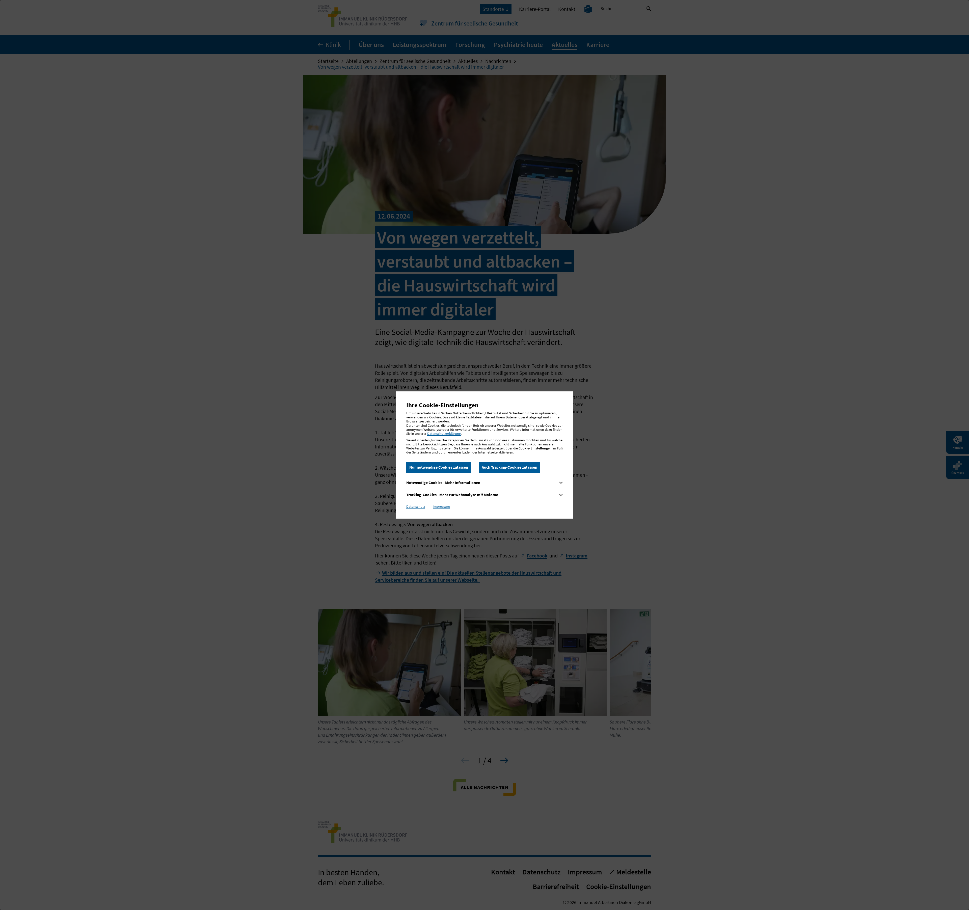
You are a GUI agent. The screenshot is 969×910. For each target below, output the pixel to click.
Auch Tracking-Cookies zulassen (509, 467)
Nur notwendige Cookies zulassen (438, 467)
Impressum (441, 506)
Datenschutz (415, 506)
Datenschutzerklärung (444, 433)
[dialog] (484, 455)
